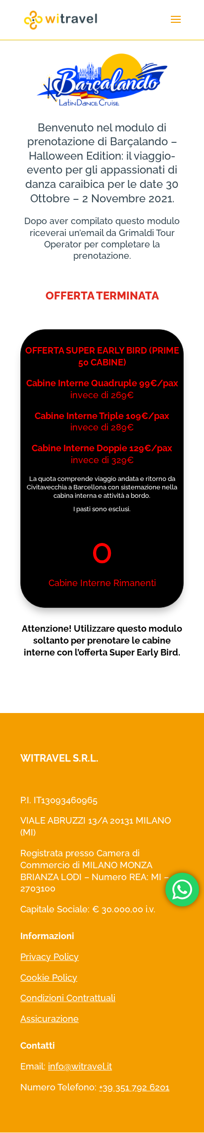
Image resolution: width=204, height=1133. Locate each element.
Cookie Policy (48, 977)
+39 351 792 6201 (134, 1087)
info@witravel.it (80, 1066)
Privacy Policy (49, 957)
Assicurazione (49, 1019)
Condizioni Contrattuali (67, 998)
